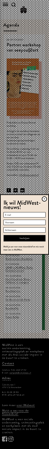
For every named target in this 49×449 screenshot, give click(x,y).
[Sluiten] (44, 199)
